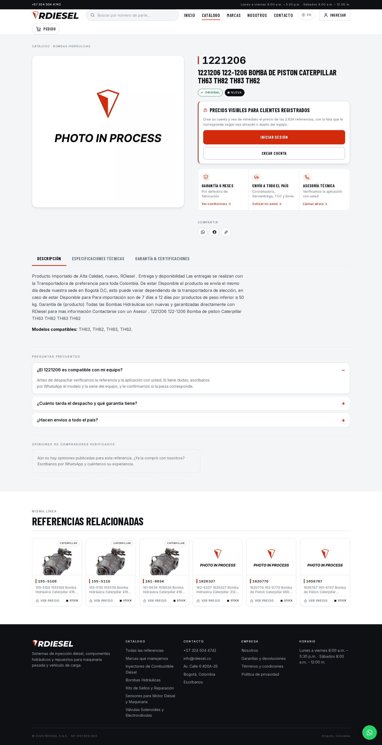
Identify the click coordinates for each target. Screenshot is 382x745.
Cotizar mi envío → (267, 204)
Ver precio (50, 600)
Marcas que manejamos (147, 658)
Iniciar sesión (274, 137)
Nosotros (257, 15)
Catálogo (211, 15)
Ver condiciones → (216, 204)
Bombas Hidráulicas (72, 46)
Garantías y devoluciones (263, 658)
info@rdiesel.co (197, 658)
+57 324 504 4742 (46, 4)
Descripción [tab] (49, 258)
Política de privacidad (260, 674)
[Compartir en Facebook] (214, 232)
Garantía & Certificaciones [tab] (162, 258)
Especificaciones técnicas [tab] (98, 258)
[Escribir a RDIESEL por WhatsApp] (203, 232)
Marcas (234, 15)
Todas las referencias (145, 650)
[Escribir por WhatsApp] (369, 732)
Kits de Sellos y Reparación (150, 688)
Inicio (189, 15)
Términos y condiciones (262, 666)
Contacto (283, 15)
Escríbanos (193, 682)
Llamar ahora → (315, 204)
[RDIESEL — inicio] (55, 15)
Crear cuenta (274, 153)
